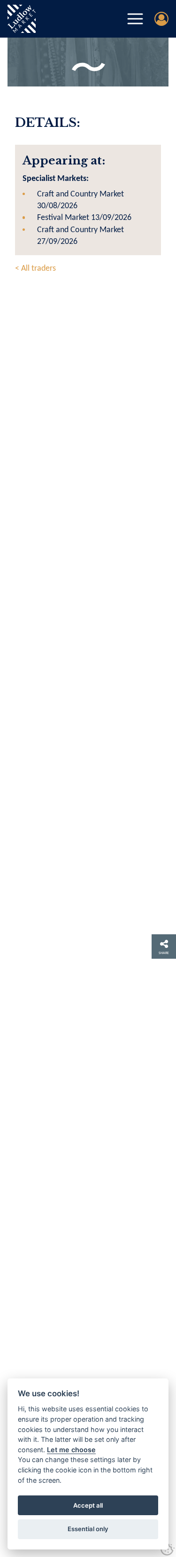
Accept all (88, 1505)
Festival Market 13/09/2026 (84, 217)
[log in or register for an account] (161, 19)
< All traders (35, 268)
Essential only (88, 1529)
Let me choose (71, 1450)
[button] (135, 19)
